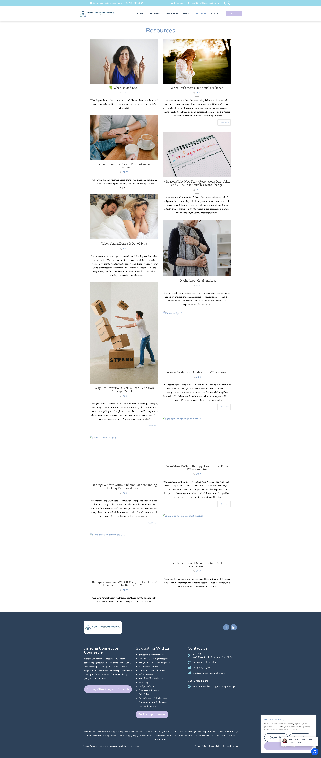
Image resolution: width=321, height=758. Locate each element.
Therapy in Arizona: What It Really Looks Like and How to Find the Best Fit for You (124, 583)
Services (170, 13)
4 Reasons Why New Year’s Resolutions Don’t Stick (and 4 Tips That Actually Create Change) (197, 183)
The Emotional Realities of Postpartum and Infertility (124, 137)
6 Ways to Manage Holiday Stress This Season (197, 339)
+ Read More (224, 122)
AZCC (125, 92)
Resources (200, 13)
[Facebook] (224, 3)
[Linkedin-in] (228, 3)
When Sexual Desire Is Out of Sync (124, 216)
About (186, 13)
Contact (216, 13)
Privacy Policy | (202, 745)
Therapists (154, 13)
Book (234, 13)
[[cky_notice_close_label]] (313, 717)
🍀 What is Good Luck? (124, 61)
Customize (276, 737)
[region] (288, 734)
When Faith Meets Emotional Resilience (197, 61)
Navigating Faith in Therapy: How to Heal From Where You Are (197, 439)
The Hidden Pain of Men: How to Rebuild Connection (197, 536)
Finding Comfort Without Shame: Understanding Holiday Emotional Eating (124, 486)
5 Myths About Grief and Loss (197, 247)
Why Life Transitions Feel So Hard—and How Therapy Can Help (124, 333)
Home (140, 13)
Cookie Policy (215, 745)
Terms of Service (230, 745)
